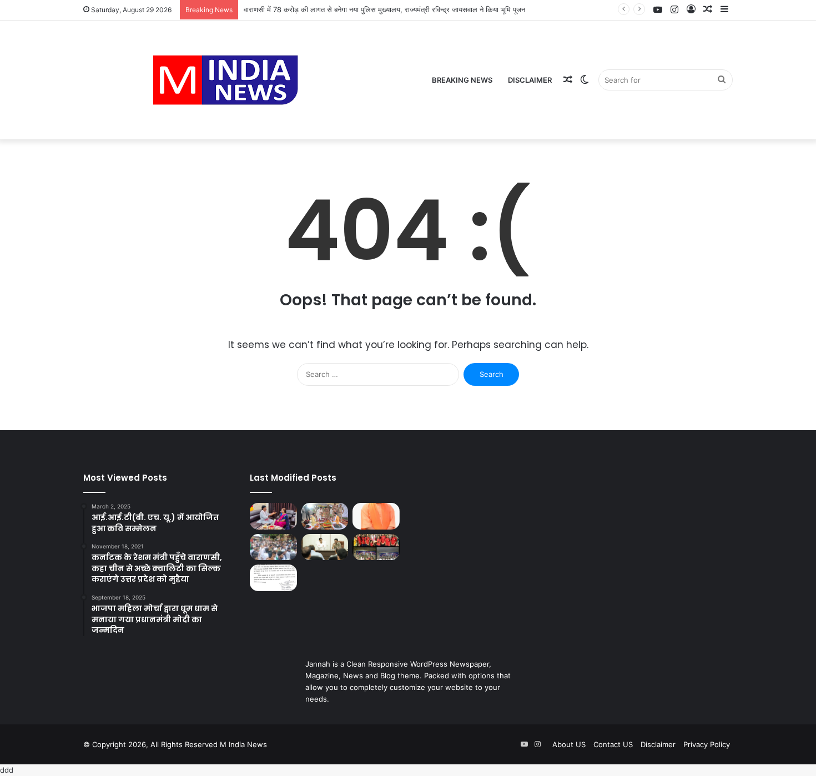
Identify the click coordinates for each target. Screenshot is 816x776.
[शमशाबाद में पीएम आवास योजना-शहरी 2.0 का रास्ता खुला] (273, 578)
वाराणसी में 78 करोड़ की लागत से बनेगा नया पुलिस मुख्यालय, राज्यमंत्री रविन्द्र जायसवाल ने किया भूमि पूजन (384, 9)
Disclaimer (530, 79)
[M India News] (225, 80)
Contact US (613, 744)
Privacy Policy (706, 744)
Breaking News (462, 79)
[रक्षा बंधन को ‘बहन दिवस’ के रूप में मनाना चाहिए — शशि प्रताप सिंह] (273, 516)
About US (569, 744)
